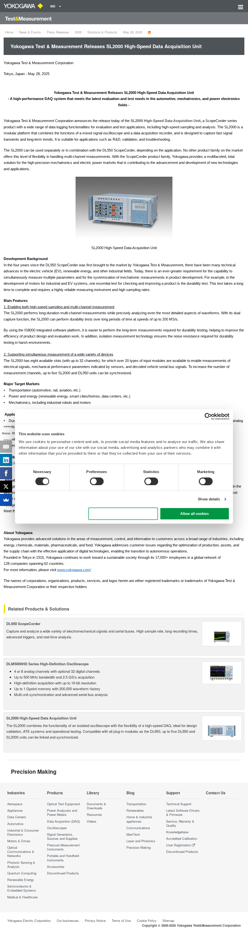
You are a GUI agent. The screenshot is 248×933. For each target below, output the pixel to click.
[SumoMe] (6, 500)
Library (93, 792)
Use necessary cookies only (123, 514)
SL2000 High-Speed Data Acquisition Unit (166, 121)
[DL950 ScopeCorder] (221, 633)
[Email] (6, 447)
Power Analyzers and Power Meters (62, 812)
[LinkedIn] (6, 460)
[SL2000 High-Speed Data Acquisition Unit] (221, 727)
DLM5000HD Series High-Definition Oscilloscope (47, 663)
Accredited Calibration (181, 838)
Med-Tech (133, 834)
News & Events (30, 32)
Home (9, 32)
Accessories (55, 866)
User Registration (178, 845)
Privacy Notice (95, 920)
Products (55, 792)
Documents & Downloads (96, 806)
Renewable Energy (20, 879)
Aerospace (14, 804)
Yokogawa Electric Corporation (29, 920)
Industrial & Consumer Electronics (23, 832)
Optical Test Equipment (63, 804)
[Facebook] (6, 473)
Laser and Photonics (140, 841)
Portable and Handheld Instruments (63, 857)
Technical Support (178, 804)
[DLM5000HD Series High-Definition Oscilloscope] (221, 672)
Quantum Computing (21, 873)
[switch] (97, 481)
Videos (91, 821)
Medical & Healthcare (22, 897)
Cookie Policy (146, 920)
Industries (16, 792)
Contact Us (215, 792)
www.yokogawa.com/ (74, 570)
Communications (138, 828)
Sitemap (168, 920)
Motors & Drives (18, 841)
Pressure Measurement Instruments (63, 847)
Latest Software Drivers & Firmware (183, 812)
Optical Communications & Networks (20, 851)
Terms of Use (121, 920)
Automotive (15, 823)
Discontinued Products (63, 873)
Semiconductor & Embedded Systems (21, 888)
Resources (94, 814)
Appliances (15, 810)
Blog (130, 792)
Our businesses (68, 920)
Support (173, 792)
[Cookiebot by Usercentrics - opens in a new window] (208, 416)
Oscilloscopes (57, 828)
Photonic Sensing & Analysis (21, 864)
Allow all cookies (194, 514)
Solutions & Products (102, 32)
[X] (6, 487)
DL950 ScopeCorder (23, 623)
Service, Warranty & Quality (180, 823)
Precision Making (138, 847)
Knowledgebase (177, 832)
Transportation (136, 804)
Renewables (135, 810)
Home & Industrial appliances (139, 819)
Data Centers (16, 817)
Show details (209, 499)
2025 (78, 32)
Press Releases (58, 32)
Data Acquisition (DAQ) (63, 821)
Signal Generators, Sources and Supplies (62, 836)
